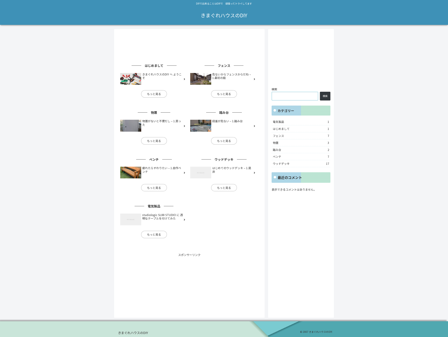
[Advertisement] (189, 43)
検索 (274, 89)
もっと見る (154, 94)
